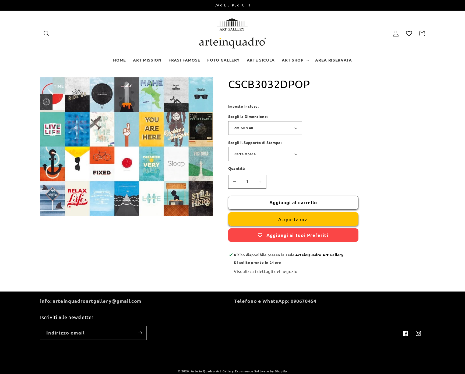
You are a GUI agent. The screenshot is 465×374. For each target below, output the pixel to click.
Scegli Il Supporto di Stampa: (255, 142)
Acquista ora (293, 219)
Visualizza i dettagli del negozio (265, 271)
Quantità (236, 168)
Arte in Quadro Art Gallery (212, 371)
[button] (46, 33)
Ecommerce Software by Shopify (261, 371)
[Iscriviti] (139, 333)
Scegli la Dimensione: (248, 116)
